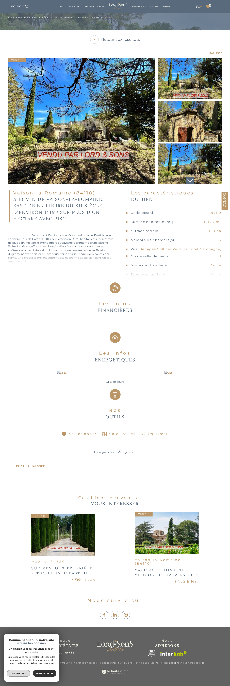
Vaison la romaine (88, 17)
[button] (190, 180)
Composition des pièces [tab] (115, 452)
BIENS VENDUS (138, 6)
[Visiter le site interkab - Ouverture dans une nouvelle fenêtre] (173, 653)
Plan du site (125, 663)
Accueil (60, 6)
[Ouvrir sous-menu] (81, 6)
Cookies (199, 663)
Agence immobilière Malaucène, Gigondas (35, 17)
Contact (225, 201)
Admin (159, 663)
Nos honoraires (108, 663)
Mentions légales (144, 663)
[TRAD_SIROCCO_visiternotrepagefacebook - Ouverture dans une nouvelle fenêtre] (104, 615)
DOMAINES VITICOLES (94, 6)
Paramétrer (18, 673)
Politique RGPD (185, 663)
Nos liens (169, 663)
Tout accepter (45, 673)
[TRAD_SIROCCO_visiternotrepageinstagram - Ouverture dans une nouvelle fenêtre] (126, 615)
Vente (69, 17)
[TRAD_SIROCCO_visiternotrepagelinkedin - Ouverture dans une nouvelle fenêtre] (115, 615)
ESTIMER (154, 6)
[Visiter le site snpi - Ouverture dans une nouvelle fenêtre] (151, 653)
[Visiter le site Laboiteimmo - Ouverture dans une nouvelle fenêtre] (115, 675)
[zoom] (81, 183)
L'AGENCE (167, 6)
